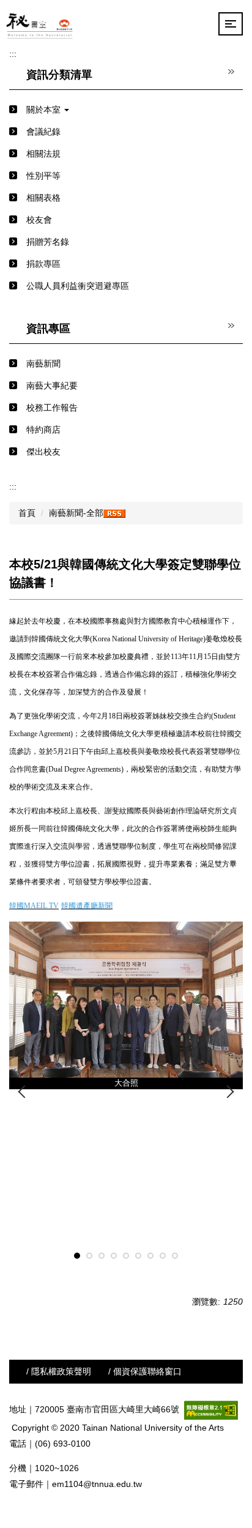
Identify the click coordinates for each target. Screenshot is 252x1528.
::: (13, 54)
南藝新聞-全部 (76, 513)
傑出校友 (43, 452)
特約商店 (43, 429)
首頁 (26, 513)
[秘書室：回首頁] (40, 24)
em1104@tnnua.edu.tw (97, 1484)
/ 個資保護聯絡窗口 (145, 1371)
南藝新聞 (43, 363)
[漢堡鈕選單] (230, 23)
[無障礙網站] (211, 1409)
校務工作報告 (52, 407)
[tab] (77, 1255)
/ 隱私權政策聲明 (58, 1371)
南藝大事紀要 (52, 385)
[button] (126, 110)
